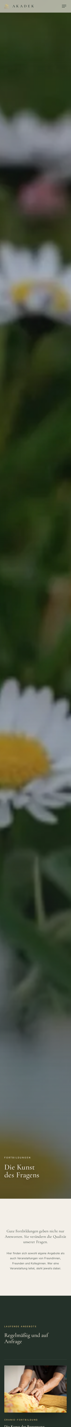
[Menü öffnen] (64, 6)
